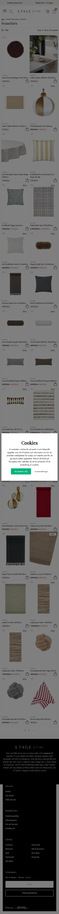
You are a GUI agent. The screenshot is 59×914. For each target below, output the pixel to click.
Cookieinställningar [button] (41, 471)
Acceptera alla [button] (21, 471)
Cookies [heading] (29, 443)
